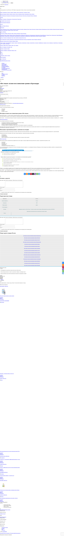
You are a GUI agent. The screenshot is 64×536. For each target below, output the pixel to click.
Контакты (3, 75)
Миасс (13, 33)
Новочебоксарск (17, 36)
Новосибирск (12, 36)
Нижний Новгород (43, 35)
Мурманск (18, 33)
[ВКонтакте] (25, 174)
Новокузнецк (54, 35)
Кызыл (17, 30)
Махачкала (9, 33)
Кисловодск (34, 29)
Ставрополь (51, 42)
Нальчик (11, 35)
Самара (4, 42)
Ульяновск (5, 47)
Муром (22, 33)
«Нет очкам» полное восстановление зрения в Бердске (32, 263)
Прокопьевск (29, 39)
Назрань (8, 35)
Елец (5, 20)
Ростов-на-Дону (6, 41)
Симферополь (41, 42)
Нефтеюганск (27, 35)
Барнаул (8, 14)
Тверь (7, 45)
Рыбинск (14, 41)
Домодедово (19, 19)
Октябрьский (9, 37)
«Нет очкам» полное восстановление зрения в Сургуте (32, 250)
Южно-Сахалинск (3, 57)
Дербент (1, 19)
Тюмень (17, 45)
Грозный (1, 17)
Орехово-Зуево (21, 37)
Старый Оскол (55, 42)
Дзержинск (5, 19)
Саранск (12, 42)
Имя (1, 188)
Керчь (28, 29)
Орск (25, 37)
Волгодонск (25, 15)
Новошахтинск (27, 36)
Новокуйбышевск (59, 35)
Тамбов (4, 45)
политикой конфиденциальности (18, 103)
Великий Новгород (3, 15)
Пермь (8, 39)
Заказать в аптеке (3, 104)
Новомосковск (2, 36)
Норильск (40, 36)
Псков (33, 39)
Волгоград (21, 15)
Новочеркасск (22, 36)
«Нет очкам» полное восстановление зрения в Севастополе (32, 254)
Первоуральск (4, 39)
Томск (12, 45)
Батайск (11, 14)
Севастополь (19, 42)
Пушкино (35, 39)
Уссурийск (8, 47)
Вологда (32, 15)
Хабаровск (1, 48)
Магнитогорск (2, 33)
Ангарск (8, 12)
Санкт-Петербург (8, 42)
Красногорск (62, 29)
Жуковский (8, 22)
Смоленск (45, 42)
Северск (28, 42)
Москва (15, 33)
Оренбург (17, 37)
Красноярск (6, 30)
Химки (8, 48)
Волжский (29, 15)
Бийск (23, 14)
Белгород (14, 14)
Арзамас (11, 12)
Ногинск (37, 36)
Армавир (14, 12)
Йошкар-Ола (2, 27)
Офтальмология (4, 69)
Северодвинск (24, 42)
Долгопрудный (14, 19)
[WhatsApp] (37, 174)
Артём (18, 12)
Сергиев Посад (32, 42)
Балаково (1, 14)
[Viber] (35, 174)
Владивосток (9, 15)
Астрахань (25, 12)
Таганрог (1, 45)
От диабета (3, 67)
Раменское (1, 41)
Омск (12, 37)
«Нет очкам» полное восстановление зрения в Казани (32, 246)
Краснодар (6, 4)
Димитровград (9, 19)
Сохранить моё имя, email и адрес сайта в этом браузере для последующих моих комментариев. (16, 192)
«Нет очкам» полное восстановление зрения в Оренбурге (32, 248)
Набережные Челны (3, 35)
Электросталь (2, 55)
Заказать (2, 279)
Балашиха (4, 14)
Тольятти (9, 45)
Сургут (1, 43)
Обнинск (1, 37)
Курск (14, 30)
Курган (12, 30)
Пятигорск (39, 39)
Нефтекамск (23, 35)
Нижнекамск (38, 35)
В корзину (1, 92)
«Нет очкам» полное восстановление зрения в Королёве (32, 265)
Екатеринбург (2, 20)
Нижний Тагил (49, 35)
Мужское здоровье (5, 65)
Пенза (1, 39)
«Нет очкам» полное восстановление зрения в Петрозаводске (32, 235)
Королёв (54, 29)
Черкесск (12, 50)
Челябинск (5, 50)
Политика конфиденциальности (15, 533)
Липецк (1, 31)
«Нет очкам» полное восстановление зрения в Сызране (32, 252)
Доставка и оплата (5, 527)
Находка (14, 35)
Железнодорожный (3, 22)
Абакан (1, 12)
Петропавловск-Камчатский (18, 39)
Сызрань (4, 43)
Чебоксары (1, 50)
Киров (31, 29)
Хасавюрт (5, 48)
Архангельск (21, 12)
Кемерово (25, 29)
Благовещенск (27, 14)
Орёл (14, 37)
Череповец (9, 50)
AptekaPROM (4, 531)
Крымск (9, 30)
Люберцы (4, 31)
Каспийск (21, 29)
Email (1, 190)
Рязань (17, 41)
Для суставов (4, 64)
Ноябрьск (44, 36)
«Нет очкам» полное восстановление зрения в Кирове (32, 244)
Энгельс (8, 55)
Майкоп (6, 33)
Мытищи (24, 33)
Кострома (57, 29)
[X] (33, 174)
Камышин (18, 29)
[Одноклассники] (27, 174)
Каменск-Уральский (13, 29)
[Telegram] (39, 174)
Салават (1, 42)
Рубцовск (10, 41)
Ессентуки (8, 20)
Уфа (11, 47)
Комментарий (2, 187)
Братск (31, 14)
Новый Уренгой (33, 36)
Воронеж (35, 15)
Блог (2, 73)
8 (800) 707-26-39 (2, 513)
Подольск (25, 39)
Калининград (5, 29)
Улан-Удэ (1, 47)
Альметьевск (5, 12)
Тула (14, 45)
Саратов (15, 42)
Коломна (40, 29)
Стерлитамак (60, 42)
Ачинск (28, 12)
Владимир (17, 15)
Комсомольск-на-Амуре (46, 29)
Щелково (1, 53)
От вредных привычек (5, 66)
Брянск (33, 14)
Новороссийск (7, 36)
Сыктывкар (7, 43)
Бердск (17, 14)
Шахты (1, 52)
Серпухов (36, 42)
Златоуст (1, 24)
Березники (20, 14)
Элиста (6, 55)
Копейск (51, 29)
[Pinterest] (31, 174)
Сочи (48, 42)
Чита (15, 50)
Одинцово (5, 37)
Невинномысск (18, 35)
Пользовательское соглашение (5, 533)
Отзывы (3, 74)
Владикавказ (13, 15)
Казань (1, 29)
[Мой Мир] (29, 174)
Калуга (8, 29)
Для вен (3, 63)
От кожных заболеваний (6, 68)
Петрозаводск (12, 39)
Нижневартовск (32, 35)
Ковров (37, 29)
